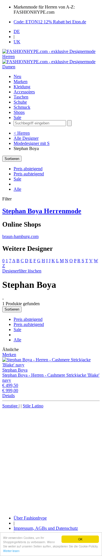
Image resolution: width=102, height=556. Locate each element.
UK (17, 41)
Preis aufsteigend (29, 173)
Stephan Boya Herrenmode (41, 211)
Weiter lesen (11, 551)
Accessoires (24, 91)
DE (17, 31)
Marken (20, 81)
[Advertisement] (51, 460)
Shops (19, 112)
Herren (8, 56)
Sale (17, 117)
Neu (17, 76)
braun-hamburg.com (20, 236)
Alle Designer (26, 138)
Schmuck (22, 107)
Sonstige (10, 405)
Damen (8, 66)
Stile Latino (33, 405)
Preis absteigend (28, 168)
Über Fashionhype (30, 518)
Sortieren (12, 159)
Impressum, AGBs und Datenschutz (46, 528)
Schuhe (20, 102)
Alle (17, 189)
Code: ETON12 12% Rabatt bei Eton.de (50, 21)
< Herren (22, 133)
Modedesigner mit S (32, 143)
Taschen (21, 97)
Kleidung (22, 86)
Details (8, 395)
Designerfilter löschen (21, 270)
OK (80, 539)
